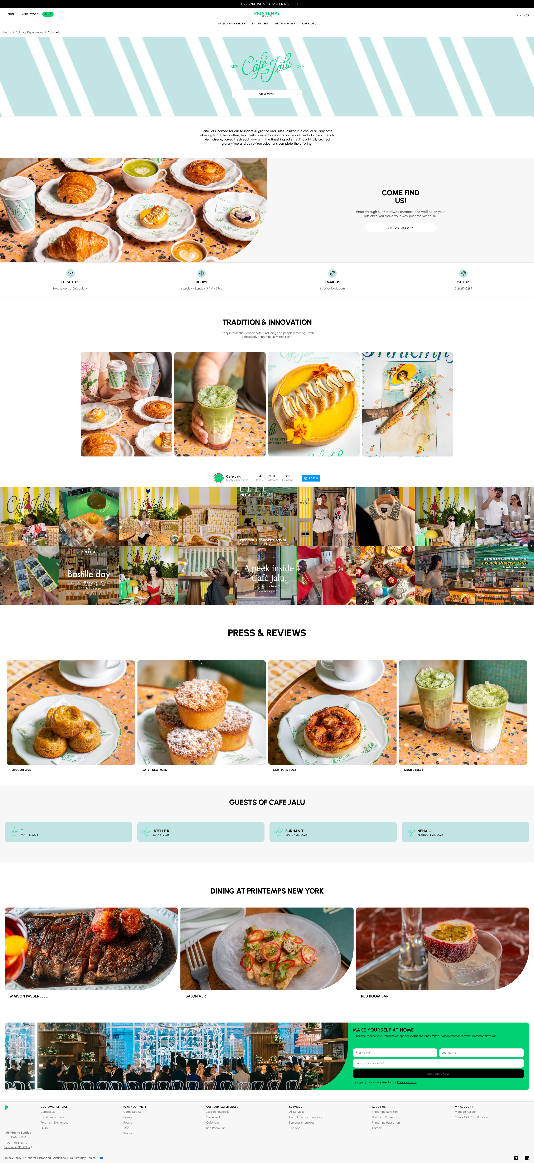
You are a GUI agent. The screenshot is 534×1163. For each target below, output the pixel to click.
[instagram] (516, 1158)
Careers (377, 1128)
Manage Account (466, 1112)
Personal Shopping (301, 1122)
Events (127, 1117)
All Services (296, 1112)
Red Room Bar (285, 23)
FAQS (44, 1128)
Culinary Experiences (29, 32)
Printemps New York (385, 1112)
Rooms (127, 1122)
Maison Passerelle (231, 23)
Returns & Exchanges (54, 1122)
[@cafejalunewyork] (218, 478)
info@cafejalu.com (332, 288)
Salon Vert (260, 23)
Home (7, 32)
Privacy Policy (406, 1082)
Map (126, 1128)
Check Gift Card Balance (471, 1117)
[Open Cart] (526, 14)
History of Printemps (385, 1117)
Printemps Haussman (386, 1122)
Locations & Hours (52, 1117)
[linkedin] (527, 1158)
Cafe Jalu (309, 23)
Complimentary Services (305, 1117)
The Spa (294, 1128)
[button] (438, 1073)
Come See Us (132, 1112)
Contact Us (48, 1112)
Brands (128, 1133)
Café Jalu (212, 1122)
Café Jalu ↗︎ (80, 288)
